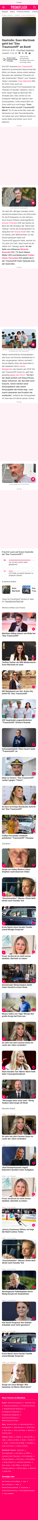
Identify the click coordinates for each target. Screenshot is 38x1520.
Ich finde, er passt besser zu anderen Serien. (21, 574)
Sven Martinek (24, 81)
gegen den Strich (17, 375)
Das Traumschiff (25, 66)
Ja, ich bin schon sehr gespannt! (18, 563)
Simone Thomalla (9, 223)
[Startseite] (19, 7)
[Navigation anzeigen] (3, 7)
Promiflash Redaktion (25, 50)
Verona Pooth (20, 232)
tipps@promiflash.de (14, 601)
